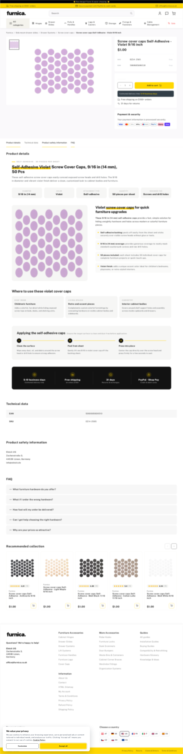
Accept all (63, 746)
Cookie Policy (39, 740)
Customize (22, 746)
